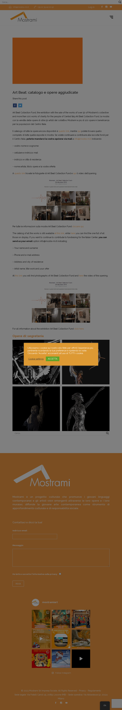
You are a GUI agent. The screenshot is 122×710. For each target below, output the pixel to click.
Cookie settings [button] (36, 359)
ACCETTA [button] (52, 359)
